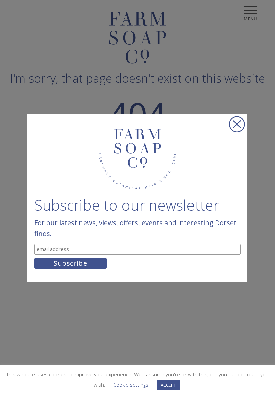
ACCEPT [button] (168, 385)
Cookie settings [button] (130, 384)
